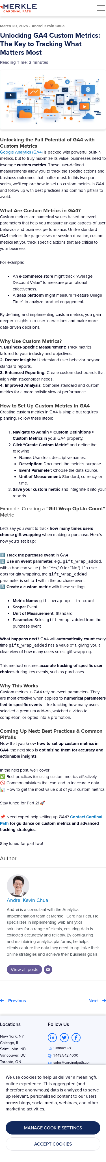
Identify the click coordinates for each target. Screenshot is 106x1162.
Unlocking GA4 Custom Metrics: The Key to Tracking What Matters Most (50, 43)
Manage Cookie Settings (53, 1128)
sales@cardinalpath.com (72, 1062)
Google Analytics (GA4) (21, 152)
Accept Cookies (53, 1144)
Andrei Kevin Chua (27, 900)
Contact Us (62, 1047)
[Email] (48, 969)
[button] (101, 8)
